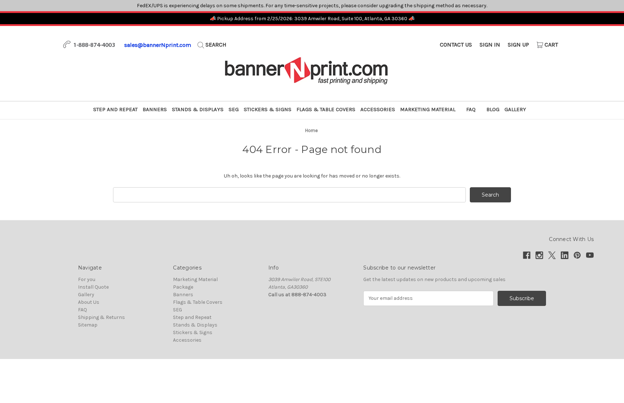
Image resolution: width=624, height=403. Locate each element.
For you (86, 279)
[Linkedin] (564, 255)
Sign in (490, 44)
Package (183, 287)
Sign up (518, 44)
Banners (155, 109)
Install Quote (93, 287)
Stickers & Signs (267, 109)
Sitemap (88, 325)
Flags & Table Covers (325, 109)
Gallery (515, 109)
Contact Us (456, 44)
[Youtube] (590, 255)
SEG (234, 109)
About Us (88, 302)
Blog (492, 109)
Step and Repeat (115, 109)
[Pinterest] (577, 255)
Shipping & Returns (101, 317)
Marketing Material (427, 109)
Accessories (377, 109)
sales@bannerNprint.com (157, 44)
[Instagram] (539, 255)
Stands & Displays (198, 109)
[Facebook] (526, 255)
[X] (552, 255)
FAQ (471, 109)
